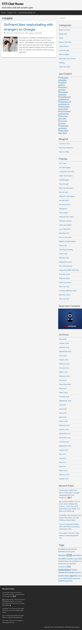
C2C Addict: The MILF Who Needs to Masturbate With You (69, 535)
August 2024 (63, 360)
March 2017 (63, 470)
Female (60, 561)
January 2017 (64, 479)
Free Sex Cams (64, 274)
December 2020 (65, 384)
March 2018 (63, 421)
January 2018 (64, 429)
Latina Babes (64, 46)
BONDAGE (61, 551)
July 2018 (62, 405)
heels (76, 561)
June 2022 (62, 380)
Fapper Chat (11, 13)
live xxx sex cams (65, 237)
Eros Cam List (64, 287)
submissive (76, 578)
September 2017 (65, 446)
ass (62, 549)
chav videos (63, 213)
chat (69, 554)
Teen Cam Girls (64, 67)
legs (66, 566)
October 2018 (64, 397)
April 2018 (62, 417)
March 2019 (63, 393)
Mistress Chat (64, 258)
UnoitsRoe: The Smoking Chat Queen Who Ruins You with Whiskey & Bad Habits (70, 517)
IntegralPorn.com (65, 262)
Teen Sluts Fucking (66, 250)
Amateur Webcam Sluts (68, 291)
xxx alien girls (64, 200)
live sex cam (63, 192)
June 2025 (62, 356)
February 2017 (64, 475)
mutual (61, 572)
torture (68, 580)
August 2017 (63, 450)
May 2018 (62, 413)
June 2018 (62, 409)
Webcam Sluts (64, 278)
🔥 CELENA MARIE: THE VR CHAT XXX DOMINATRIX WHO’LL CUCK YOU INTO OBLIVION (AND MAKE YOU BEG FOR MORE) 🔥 (69, 506)
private (61, 576)
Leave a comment (35, 33)
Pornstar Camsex (65, 221)
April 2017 (62, 466)
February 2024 (64, 364)
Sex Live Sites (64, 152)
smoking (60, 578)
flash (70, 561)
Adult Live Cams (65, 282)
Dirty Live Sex (64, 299)
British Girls (63, 34)
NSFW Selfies (64, 54)
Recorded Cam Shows (67, 59)
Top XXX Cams (64, 144)
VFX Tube (62, 163)
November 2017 (65, 438)
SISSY (80, 575)
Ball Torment (67, 549)
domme (76, 558)
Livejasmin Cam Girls (66, 172)
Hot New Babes (65, 168)
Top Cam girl (63, 184)
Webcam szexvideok (66, 196)
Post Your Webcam (66, 148)
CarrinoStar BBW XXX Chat (69, 270)
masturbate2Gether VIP (26, 13)
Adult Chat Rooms (66, 176)
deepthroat (79, 555)
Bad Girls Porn (64, 233)
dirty (64, 558)
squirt (65, 578)
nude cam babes (65, 225)
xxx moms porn (64, 204)
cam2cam (62, 555)
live (69, 566)
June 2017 (62, 458)
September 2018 (65, 401)
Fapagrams (63, 209)
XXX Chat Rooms (12, 4)
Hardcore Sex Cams (66, 217)
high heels (69, 563)
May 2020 (62, 388)
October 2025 (64, 347)
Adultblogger (64, 180)
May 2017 (62, 462)
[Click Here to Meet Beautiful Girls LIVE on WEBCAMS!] (70, 328)
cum (73, 555)
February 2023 (64, 376)
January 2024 (64, 368)
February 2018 (64, 425)
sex (71, 575)
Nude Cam (63, 245)
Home (3, 13)
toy (71, 581)
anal (59, 549)
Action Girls (63, 254)
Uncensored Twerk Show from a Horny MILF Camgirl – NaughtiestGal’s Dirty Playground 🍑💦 (13, 594)
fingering (66, 561)
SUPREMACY (61, 580)
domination (69, 558)
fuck (73, 561)
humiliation (61, 566)
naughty (72, 572)
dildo (59, 558)
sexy (76, 575)
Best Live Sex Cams (66, 188)
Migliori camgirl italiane (67, 241)
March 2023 (63, 372)
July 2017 (62, 454)
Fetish (61, 38)
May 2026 (62, 339)
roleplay (67, 575)
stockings (70, 578)
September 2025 (65, 351)
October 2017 (64, 442)
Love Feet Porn (64, 229)
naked (66, 572)
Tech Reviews (75, 627)
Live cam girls (64, 50)
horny (74, 563)
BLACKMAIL (74, 549)
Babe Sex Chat (64, 30)
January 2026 (64, 343)
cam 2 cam (71, 551)
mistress (74, 569)
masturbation (64, 569)
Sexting (61, 63)
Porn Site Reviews (65, 266)
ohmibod (78, 572)
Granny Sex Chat (65, 42)
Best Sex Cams (64, 295)
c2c (66, 551)
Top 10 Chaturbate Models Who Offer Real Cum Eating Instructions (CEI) (69, 526)
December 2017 (65, 434)
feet (80, 558)
